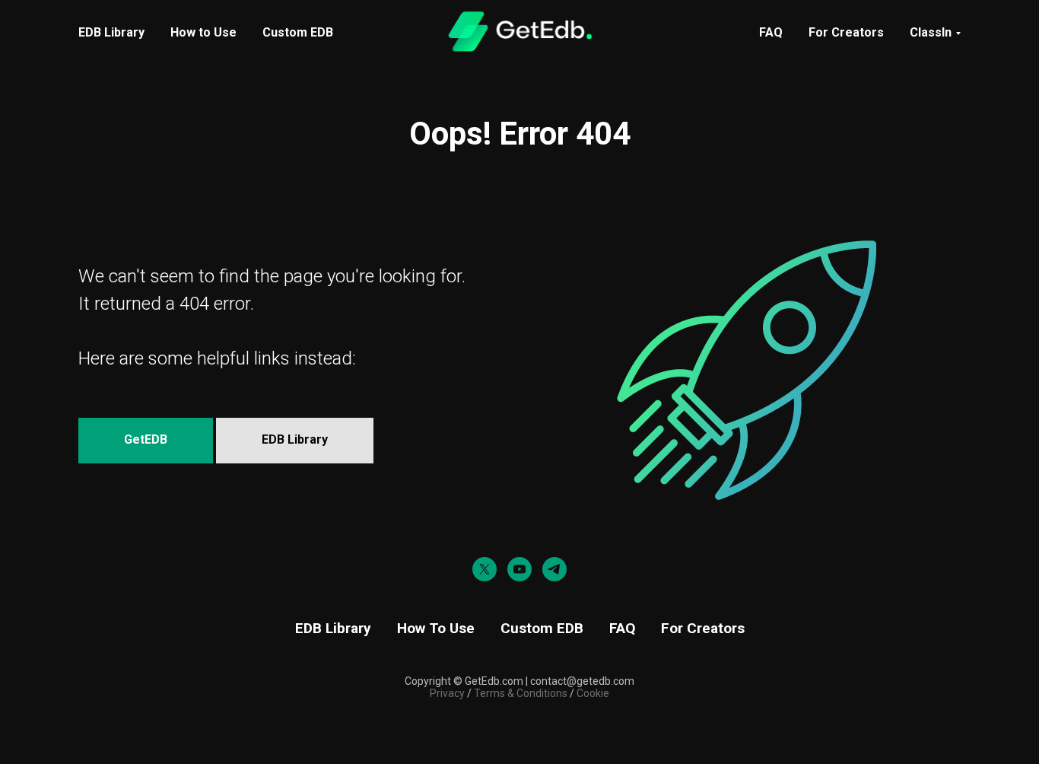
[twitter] (484, 569)
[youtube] (519, 569)
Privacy (447, 693)
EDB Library (111, 32)
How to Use (203, 32)
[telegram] (554, 569)
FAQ (771, 32)
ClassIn (931, 32)
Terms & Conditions (519, 693)
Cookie (593, 693)
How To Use (436, 628)
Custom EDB (297, 32)
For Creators (846, 32)
